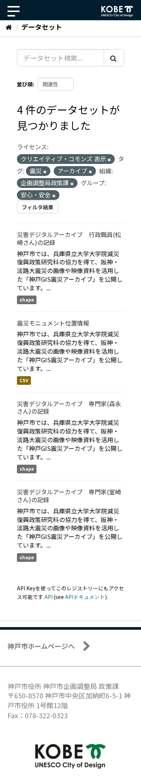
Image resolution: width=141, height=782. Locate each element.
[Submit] (114, 57)
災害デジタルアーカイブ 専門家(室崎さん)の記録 (69, 495)
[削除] (109, 159)
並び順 (25, 84)
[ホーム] (9, 27)
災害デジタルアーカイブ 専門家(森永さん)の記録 (69, 407)
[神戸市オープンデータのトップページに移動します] (117, 11)
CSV (24, 380)
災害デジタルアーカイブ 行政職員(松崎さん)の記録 (69, 238)
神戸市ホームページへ (41, 646)
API (48, 596)
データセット (41, 27)
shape (27, 300)
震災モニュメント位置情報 (53, 322)
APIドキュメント (85, 596)
